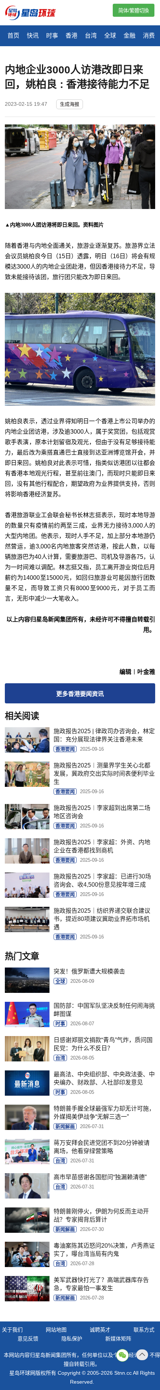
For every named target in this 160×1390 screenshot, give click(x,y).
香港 (71, 35)
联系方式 (144, 1330)
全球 (110, 35)
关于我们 (12, 1330)
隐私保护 (71, 1339)
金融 (129, 35)
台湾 (91, 35)
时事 (52, 35)
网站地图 (56, 1330)
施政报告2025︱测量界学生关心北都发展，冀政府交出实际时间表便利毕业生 (104, 773)
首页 (13, 35)
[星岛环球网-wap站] (35, 14)
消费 (149, 35)
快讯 (33, 35)
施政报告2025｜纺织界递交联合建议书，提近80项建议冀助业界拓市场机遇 (102, 919)
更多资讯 (80, 694)
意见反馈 (27, 1339)
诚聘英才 (100, 1330)
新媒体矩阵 (118, 1339)
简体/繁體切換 (133, 10)
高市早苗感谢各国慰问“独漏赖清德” (100, 1177)
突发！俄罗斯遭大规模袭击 (89, 971)
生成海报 (69, 104)
